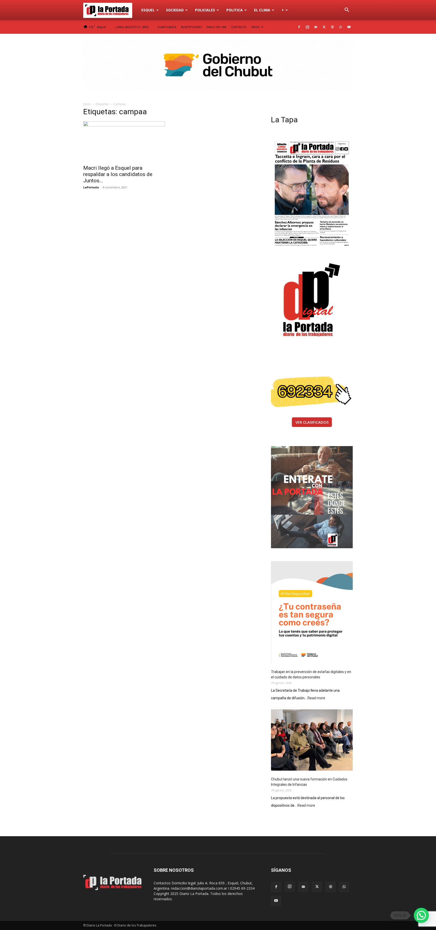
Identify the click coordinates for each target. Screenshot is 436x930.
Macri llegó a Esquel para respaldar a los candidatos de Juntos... (117, 174)
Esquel (148, 10)
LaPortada (91, 187)
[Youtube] (349, 27)
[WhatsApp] (340, 27)
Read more (316, 698)
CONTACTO (239, 27)
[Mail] (315, 27)
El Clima (262, 10)
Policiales (205, 10)
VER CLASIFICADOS (312, 422)
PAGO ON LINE (216, 27)
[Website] (332, 27)
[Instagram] (307, 27)
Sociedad (175, 10)
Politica (234, 10)
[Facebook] (299, 27)
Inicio (87, 104)
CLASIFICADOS (166, 27)
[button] (347, 10)
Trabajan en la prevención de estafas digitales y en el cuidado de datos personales (311, 674)
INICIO (255, 27)
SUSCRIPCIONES (191, 27)
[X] (324, 27)
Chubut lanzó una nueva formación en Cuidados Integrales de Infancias (309, 782)
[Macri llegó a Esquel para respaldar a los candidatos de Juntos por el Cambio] (124, 141)
